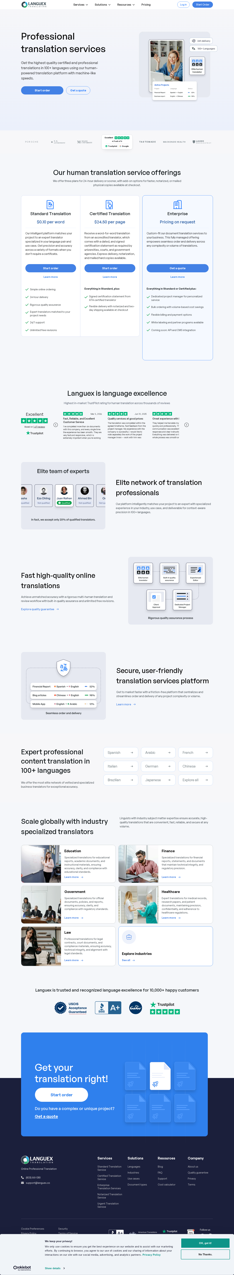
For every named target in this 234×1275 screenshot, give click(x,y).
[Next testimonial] (186, 424)
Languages (134, 1166)
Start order (42, 90)
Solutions (101, 4)
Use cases (134, 1178)
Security (63, 1228)
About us (193, 1166)
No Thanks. (205, 1254)
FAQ (160, 1172)
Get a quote (78, 90)
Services (78, 4)
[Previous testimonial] (55, 424)
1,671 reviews (39, 427)
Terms (191, 1184)
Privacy (192, 1178)
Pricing (146, 4)
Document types (137, 1184)
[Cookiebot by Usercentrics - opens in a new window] (22, 1268)
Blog (160, 1166)
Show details (52, 1268)
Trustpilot (112, 146)
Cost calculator (166, 1184)
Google (125, 146)
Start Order (202, 4)
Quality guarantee (198, 1172)
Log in (183, 4)
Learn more (51, 276)
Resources (124, 4)
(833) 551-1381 (33, 1177)
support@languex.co (38, 1182)
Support (162, 1178)
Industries (133, 1172)
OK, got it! (205, 1243)
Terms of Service (68, 1233)
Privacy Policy (28, 1233)
